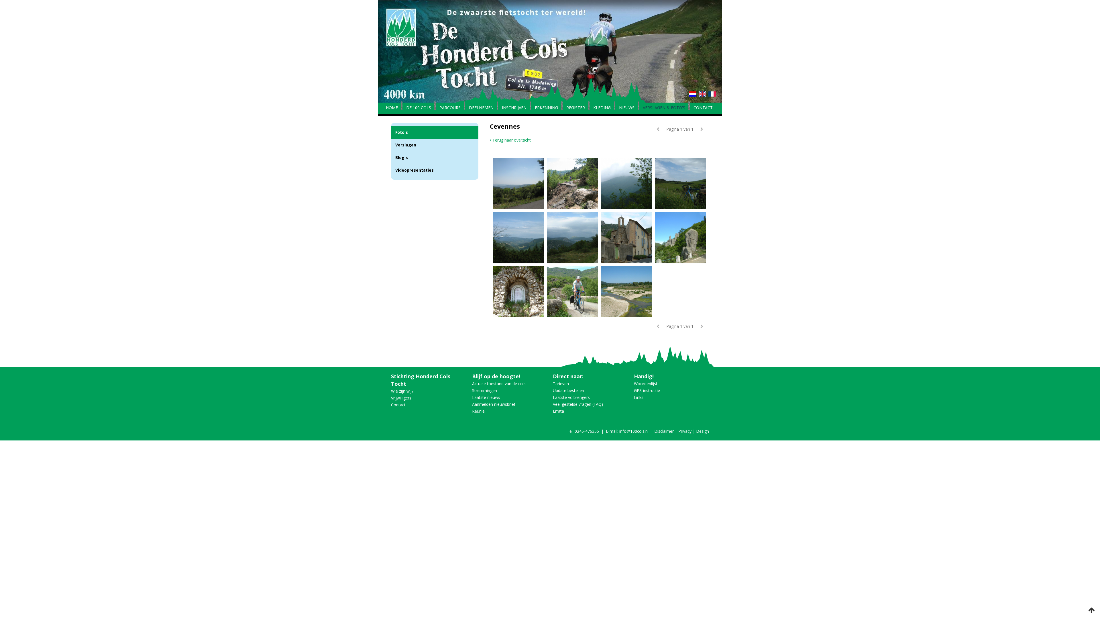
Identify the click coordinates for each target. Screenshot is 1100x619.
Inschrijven (514, 108)
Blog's (401, 157)
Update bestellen (568, 390)
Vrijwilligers (401, 398)
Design (702, 431)
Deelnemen (481, 108)
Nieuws (627, 108)
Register (575, 108)
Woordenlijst (645, 383)
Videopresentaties (414, 170)
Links (638, 397)
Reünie (478, 411)
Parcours (450, 108)
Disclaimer (664, 431)
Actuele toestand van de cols (499, 383)
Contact (703, 108)
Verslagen (405, 145)
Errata (558, 411)
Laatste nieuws (486, 397)
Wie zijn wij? (402, 391)
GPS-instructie (647, 390)
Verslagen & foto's (664, 108)
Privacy (685, 431)
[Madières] (628, 237)
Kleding (602, 108)
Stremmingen (484, 390)
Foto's (401, 132)
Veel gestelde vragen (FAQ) (578, 404)
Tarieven (561, 383)
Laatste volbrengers (571, 397)
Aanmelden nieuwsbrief (493, 404)
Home (392, 108)
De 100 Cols (418, 108)
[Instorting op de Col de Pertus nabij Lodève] (574, 183)
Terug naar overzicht (511, 140)
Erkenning (546, 108)
